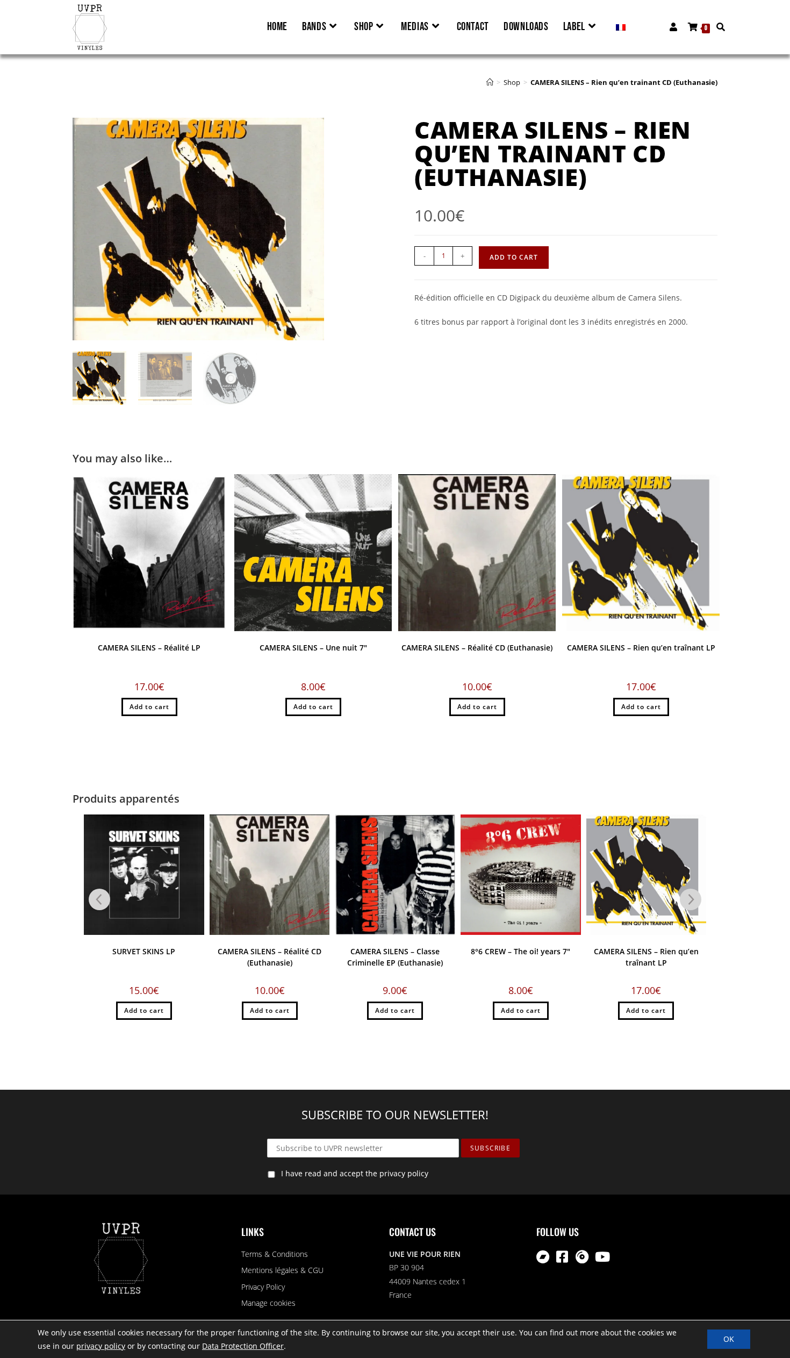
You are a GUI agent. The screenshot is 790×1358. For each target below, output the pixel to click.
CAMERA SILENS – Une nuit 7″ (313, 647)
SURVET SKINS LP (143, 951)
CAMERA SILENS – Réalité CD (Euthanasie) (476, 647)
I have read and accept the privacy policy (354, 1173)
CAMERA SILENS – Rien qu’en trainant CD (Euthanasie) (623, 82)
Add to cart (514, 257)
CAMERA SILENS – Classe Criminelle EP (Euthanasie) (395, 957)
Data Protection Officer (243, 1346)
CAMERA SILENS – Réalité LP (149, 647)
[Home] (489, 82)
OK (728, 1339)
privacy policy (100, 1346)
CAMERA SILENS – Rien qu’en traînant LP (641, 647)
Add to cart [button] (149, 706)
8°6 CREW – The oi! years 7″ (520, 951)
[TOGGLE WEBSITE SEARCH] (718, 27)
